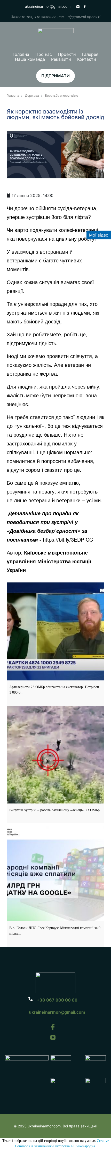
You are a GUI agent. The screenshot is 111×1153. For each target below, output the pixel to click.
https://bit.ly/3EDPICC (68, 539)
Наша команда (30, 59)
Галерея (90, 54)
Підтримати (55, 75)
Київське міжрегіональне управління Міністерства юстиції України (49, 561)
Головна (21, 54)
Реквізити (61, 59)
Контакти (86, 59)
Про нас (43, 54)
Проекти (67, 54)
